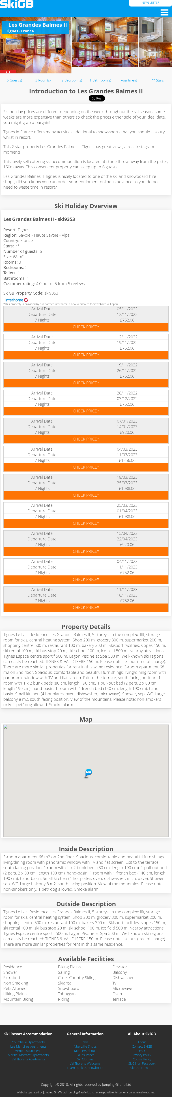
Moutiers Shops (85, 1051)
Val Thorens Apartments (28, 1059)
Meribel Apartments (28, 1051)
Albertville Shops (85, 1046)
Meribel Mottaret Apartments (28, 1055)
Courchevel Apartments (28, 1042)
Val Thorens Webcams (85, 1063)
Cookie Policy (142, 1059)
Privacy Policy (142, 1055)
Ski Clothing (85, 1059)
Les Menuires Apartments (28, 1046)
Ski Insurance (85, 1055)
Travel (85, 1042)
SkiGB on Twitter (142, 1068)
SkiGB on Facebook (141, 1063)
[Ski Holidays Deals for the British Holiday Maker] (64, 4)
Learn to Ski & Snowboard (85, 1068)
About (142, 1042)
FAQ (142, 1051)
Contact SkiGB (142, 1046)
